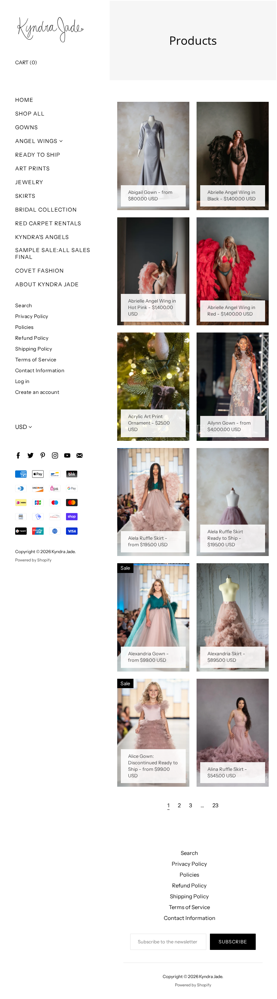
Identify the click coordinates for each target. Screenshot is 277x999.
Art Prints (32, 168)
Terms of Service (36, 359)
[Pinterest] (42, 455)
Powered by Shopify (33, 560)
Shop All (30, 113)
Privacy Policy (31, 316)
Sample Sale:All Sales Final (52, 253)
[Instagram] (55, 455)
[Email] (79, 455)
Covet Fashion (39, 270)
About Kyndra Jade (47, 284)
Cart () (26, 62)
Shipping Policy (33, 349)
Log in (22, 381)
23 (215, 805)
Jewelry (29, 182)
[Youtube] (67, 455)
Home (24, 99)
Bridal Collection (46, 209)
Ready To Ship (37, 154)
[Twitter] (30, 455)
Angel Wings (36, 141)
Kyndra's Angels (42, 237)
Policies (24, 327)
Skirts (25, 195)
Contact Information (40, 370)
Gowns (26, 127)
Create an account (37, 392)
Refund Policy (32, 338)
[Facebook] (18, 455)
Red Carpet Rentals (48, 223)
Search (23, 305)
